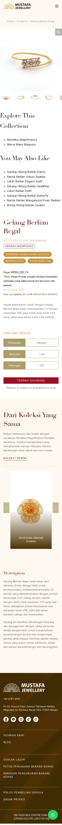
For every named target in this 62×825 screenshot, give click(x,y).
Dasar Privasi (14, 799)
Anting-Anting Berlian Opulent (26, 205)
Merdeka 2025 (14, 261)
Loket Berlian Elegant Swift (24, 181)
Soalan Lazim (14, 759)
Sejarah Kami (13, 735)
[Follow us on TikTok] (28, 719)
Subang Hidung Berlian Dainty (26, 172)
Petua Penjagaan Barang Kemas (28, 766)
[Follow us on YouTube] (13, 719)
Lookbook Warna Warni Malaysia (27, 254)
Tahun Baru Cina (40, 261)
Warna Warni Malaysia (21, 144)
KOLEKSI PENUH (15, 458)
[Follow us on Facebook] (6, 719)
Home (10, 21)
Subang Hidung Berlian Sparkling (28, 186)
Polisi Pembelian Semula (23, 792)
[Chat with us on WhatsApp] (35, 719)
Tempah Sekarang (31, 380)
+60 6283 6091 (11, 698)
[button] (58, 32)
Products (22, 21)
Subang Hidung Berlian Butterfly (27, 195)
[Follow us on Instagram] (21, 719)
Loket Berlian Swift (19, 191)
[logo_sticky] (17, 5)
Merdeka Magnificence (22, 139)
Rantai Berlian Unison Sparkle (26, 176)
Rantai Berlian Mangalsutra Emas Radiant (34, 200)
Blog (7, 742)
